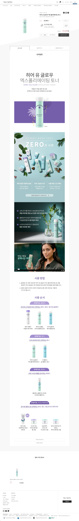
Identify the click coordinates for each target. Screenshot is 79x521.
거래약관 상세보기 (39, 442)
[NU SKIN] (8, 2)
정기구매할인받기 (66, 26)
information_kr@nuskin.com (65, 515)
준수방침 (10, 514)
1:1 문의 (4, 497)
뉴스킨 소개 (5, 5)
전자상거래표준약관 (16, 514)
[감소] (63, 21)
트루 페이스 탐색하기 (48, 5)
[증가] (68, 21)
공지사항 (56, 5)
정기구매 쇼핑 (17, 5)
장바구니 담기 (64, 34)
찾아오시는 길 (46, 514)
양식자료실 (4, 495)
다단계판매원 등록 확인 (39, 514)
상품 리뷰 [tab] (39, 48)
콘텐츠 (29, 5)
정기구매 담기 (52, 34)
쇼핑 (11, 5)
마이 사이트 (13, 497)
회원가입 (67, 501)
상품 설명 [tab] (20, 48)
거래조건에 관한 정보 (39, 439)
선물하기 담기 (45, 35)
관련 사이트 (13, 493)
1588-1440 (55, 515)
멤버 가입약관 (32, 514)
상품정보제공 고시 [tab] (59, 48)
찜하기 (41, 35)
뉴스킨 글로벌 (13, 495)
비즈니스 (24, 5)
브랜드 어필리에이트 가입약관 (25, 514)
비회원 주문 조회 (5, 504)
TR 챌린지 (13, 499)
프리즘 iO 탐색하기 (37, 5)
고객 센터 (4, 493)
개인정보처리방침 (5, 514)
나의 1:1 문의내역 (5, 499)
